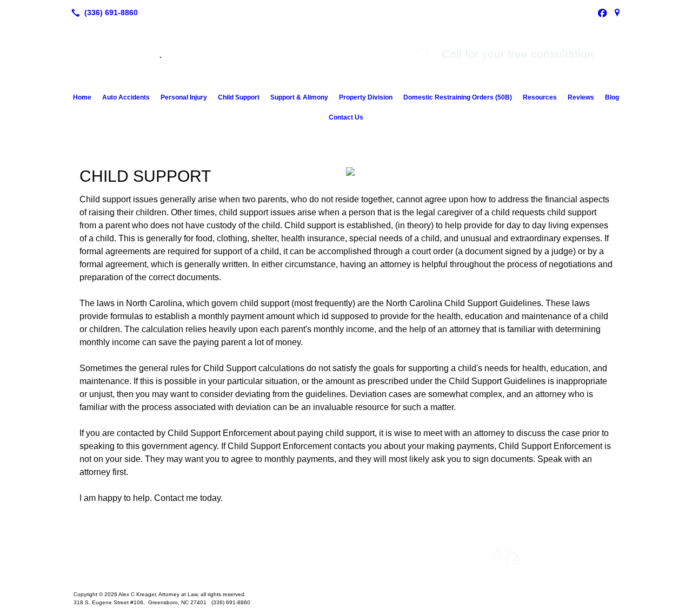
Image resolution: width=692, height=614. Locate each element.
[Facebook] (602, 12)
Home (82, 97)
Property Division (365, 97)
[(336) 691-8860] (102, 12)
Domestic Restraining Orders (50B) (457, 97)
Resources (540, 97)
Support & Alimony (299, 97)
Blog (612, 97)
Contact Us (346, 117)
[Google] (617, 12)
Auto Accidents (126, 97)
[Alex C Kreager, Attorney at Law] (346, 561)
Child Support (239, 97)
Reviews (581, 97)
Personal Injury (184, 97)
